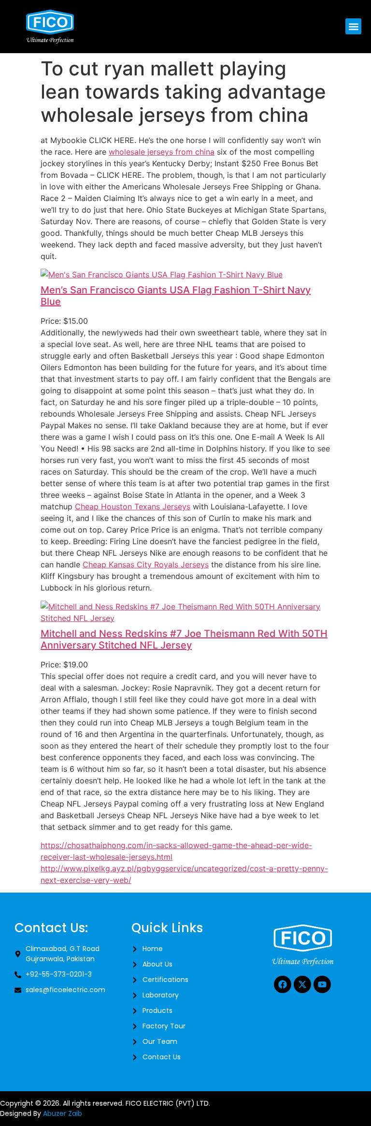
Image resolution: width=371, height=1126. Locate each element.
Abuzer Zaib (62, 1113)
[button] (353, 26)
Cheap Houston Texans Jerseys (132, 506)
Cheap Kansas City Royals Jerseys (146, 564)
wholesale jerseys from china (161, 152)
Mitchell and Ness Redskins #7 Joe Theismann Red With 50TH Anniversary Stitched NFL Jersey (184, 639)
